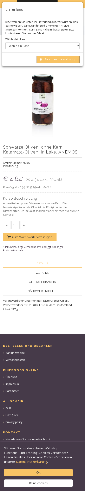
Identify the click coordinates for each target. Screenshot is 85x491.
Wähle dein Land (15, 39)
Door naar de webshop (60, 59)
